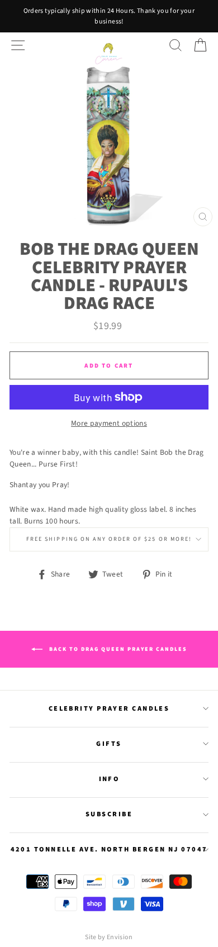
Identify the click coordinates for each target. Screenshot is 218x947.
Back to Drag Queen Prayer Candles (117, 649)
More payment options (109, 423)
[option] (109, 16)
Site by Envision (108, 937)
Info (109, 779)
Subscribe (109, 814)
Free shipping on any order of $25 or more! (109, 539)
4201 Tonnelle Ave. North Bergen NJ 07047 (109, 849)
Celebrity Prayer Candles (109, 708)
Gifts (108, 744)
